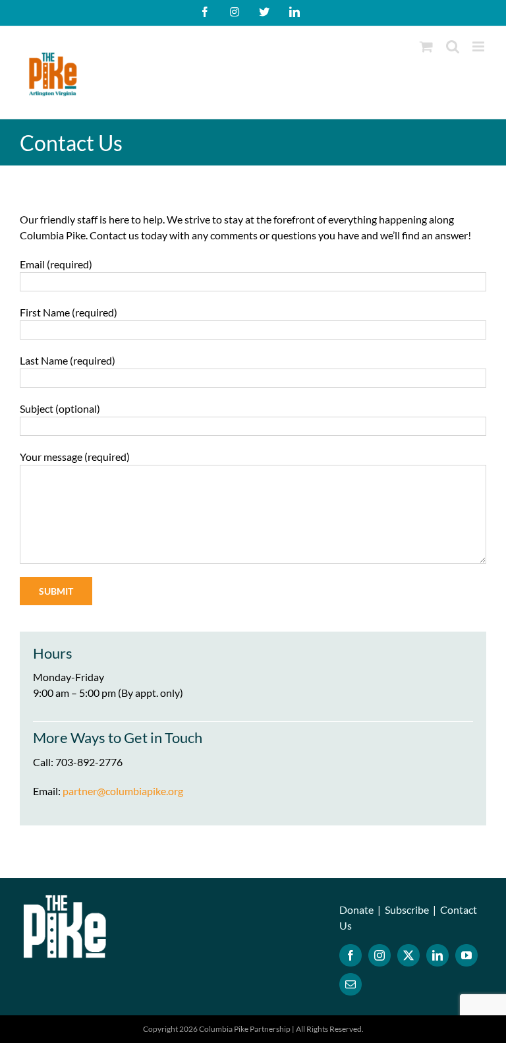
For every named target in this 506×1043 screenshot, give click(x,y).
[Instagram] (379, 955)
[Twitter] (408, 955)
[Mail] (350, 984)
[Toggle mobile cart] (426, 46)
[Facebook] (350, 955)
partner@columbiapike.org (123, 791)
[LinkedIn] (437, 955)
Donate (356, 909)
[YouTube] (466, 955)
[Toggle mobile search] (452, 46)
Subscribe (407, 909)
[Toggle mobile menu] (479, 46)
